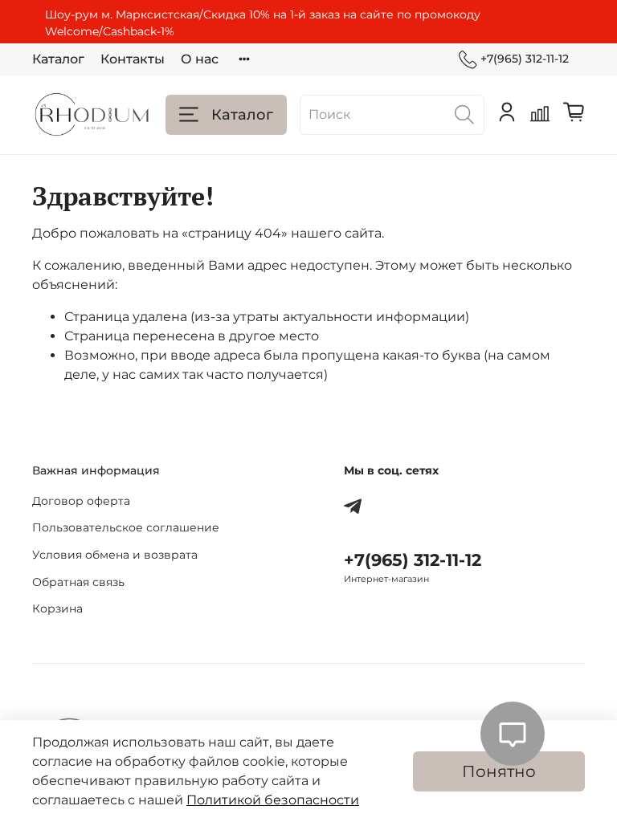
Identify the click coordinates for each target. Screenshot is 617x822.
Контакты (132, 59)
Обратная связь (78, 582)
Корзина (57, 608)
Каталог (58, 59)
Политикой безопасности (272, 800)
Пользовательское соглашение (125, 527)
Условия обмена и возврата (115, 554)
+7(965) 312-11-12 (524, 58)
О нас (200, 59)
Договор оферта (81, 501)
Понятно (499, 771)
